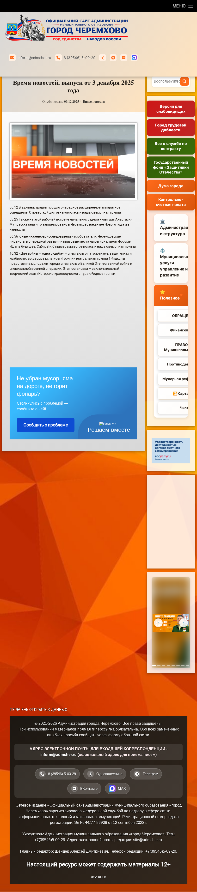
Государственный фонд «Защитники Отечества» (171, 167)
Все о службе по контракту (171, 146)
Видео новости (94, 101)
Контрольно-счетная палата (171, 202)
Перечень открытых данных (38, 709)
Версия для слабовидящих (170, 109)
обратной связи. (135, 735)
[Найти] (184, 81)
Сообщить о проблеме (46, 424)
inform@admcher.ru (34, 57)
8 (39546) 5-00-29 (79, 57)
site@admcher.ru (147, 840)
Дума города (170, 185)
